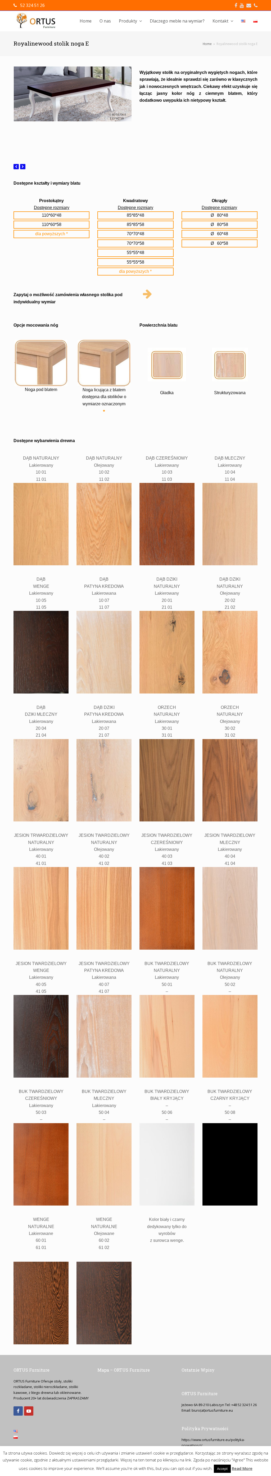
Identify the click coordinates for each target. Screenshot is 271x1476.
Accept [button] (222, 1468)
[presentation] (16, 166)
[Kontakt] (147, 294)
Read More (242, 1468)
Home (207, 44)
